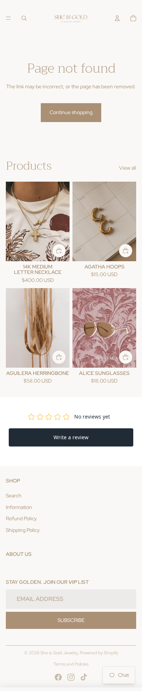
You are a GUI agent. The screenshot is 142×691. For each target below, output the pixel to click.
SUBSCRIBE (71, 620)
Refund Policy (21, 518)
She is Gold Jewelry (59, 653)
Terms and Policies (71, 664)
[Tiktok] (83, 677)
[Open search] (24, 18)
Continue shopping (71, 112)
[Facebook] (58, 677)
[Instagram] (71, 677)
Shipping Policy (23, 530)
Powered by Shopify (99, 653)
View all (127, 168)
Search (13, 495)
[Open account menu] (117, 18)
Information (19, 507)
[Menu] (8, 18)
